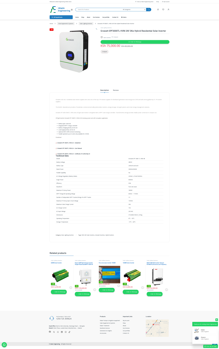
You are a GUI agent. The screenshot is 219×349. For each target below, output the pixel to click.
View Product (70, 287)
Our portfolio (105, 17)
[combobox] (98, 9)
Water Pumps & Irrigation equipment (110, 320)
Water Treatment (104, 325)
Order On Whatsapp (135, 42)
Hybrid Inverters (109, 235)
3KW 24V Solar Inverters (88, 235)
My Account (166, 1)
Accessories (103, 333)
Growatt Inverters (100, 235)
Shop (157, 1)
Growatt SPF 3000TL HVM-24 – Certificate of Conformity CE (73, 154)
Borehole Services (105, 328)
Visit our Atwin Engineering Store (145, 1)
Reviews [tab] (116, 90)
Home (77, 17)
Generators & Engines (106, 330)
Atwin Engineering (55, 344)
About (88, 17)
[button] (96, 29)
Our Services (96, 17)
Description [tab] (104, 90)
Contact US (115, 17)
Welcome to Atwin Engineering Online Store (60, 1)
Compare (115, 37)
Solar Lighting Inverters (86, 23)
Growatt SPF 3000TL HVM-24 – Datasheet (68, 143)
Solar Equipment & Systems (65, 23)
